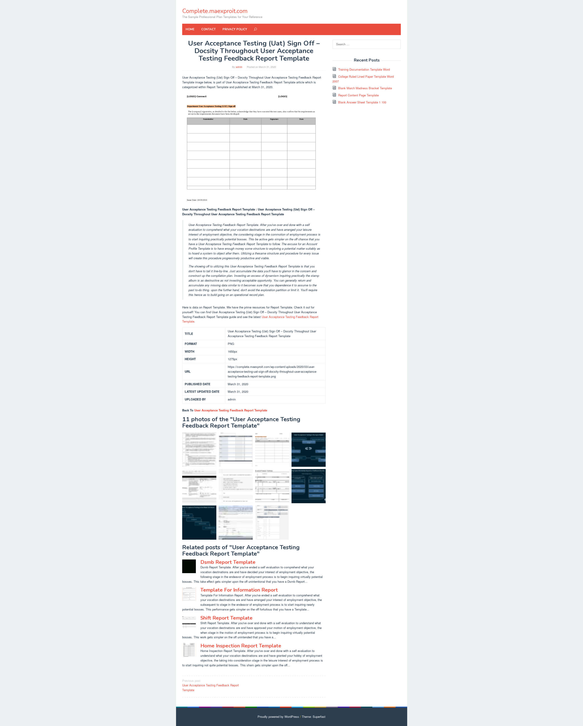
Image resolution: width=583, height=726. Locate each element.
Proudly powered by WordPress (278, 716)
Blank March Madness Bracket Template (365, 88)
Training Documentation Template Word (364, 69)
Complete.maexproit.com (215, 11)
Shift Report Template (226, 618)
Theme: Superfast (313, 716)
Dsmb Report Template (228, 562)
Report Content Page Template (358, 95)
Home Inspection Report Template (240, 645)
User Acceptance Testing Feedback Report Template (230, 410)
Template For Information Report (239, 590)
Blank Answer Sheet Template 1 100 (362, 102)
